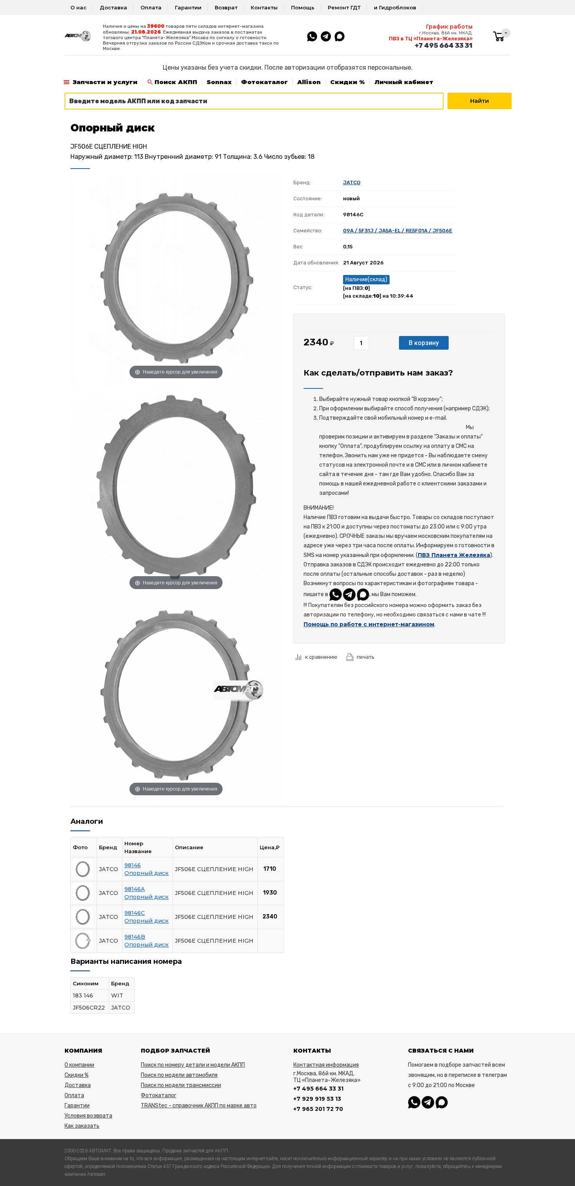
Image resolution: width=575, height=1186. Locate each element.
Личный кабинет (403, 82)
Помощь (302, 7)
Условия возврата (88, 1115)
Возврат (226, 7)
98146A (134, 889)
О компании (79, 1065)
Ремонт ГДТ (344, 7)
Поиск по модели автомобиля (179, 1075)
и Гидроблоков (395, 7)
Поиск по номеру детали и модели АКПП (193, 1065)
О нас (78, 7)
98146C (134, 912)
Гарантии (188, 7)
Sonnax (219, 82)
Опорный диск (146, 873)
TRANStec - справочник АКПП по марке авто (199, 1105)
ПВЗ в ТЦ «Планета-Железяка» (431, 38)
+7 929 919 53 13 (317, 1098)
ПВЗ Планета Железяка (454, 555)
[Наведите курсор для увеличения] (176, 278)
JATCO (351, 182)
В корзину (424, 343)
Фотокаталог (264, 82)
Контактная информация (326, 1065)
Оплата (151, 7)
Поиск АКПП (176, 82)
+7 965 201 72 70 (318, 1108)
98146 (132, 865)
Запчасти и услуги (105, 82)
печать (365, 657)
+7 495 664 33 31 (444, 45)
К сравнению (321, 657)
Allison (309, 82)
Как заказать (82, 1126)
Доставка (113, 7)
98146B (134, 936)
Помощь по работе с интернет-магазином (369, 624)
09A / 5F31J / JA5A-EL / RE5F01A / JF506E (397, 231)
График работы (449, 26)
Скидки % (347, 82)
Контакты (264, 7)
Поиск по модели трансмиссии (181, 1085)
